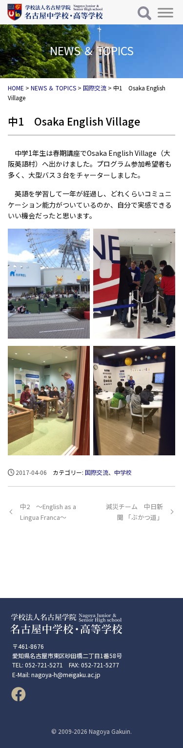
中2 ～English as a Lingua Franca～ (48, 512)
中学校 (123, 472)
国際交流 (96, 472)
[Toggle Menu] (165, 12)
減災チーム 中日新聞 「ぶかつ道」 (134, 512)
